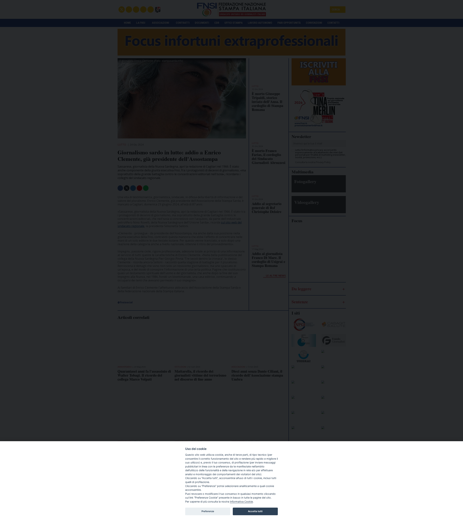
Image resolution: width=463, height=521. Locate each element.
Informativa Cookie (241, 501)
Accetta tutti (255, 511)
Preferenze (207, 511)
